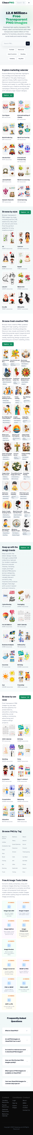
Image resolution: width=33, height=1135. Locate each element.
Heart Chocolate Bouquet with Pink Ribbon (7, 455)
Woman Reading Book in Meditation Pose (26, 531)
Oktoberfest (6, 157)
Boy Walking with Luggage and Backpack (27, 399)
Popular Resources (5, 1106)
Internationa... (15, 476)
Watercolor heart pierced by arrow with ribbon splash (6, 437)
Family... (17, 400)
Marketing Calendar (5, 1115)
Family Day (5, 400)
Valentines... (23, 496)
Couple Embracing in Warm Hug (17, 418)
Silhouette (20, 307)
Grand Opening (16, 844)
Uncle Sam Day (22, 200)
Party (19, 759)
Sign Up (14, 1103)
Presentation (6, 799)
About (25, 1100)
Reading (23, 54)
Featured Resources (5, 1110)
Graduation (5, 779)
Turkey (14, 872)
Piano (3, 849)
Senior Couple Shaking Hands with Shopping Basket (6, 513)
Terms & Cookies (25, 1106)
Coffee (4, 842)
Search (24, 868)
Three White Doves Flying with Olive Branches (16, 475)
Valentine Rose (17, 515)
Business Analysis (8, 644)
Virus (24, 872)
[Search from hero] (28, 43)
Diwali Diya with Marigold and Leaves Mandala (25, 380)
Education (5, 819)
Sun (3, 685)
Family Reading (17, 403)
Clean (8, 2)
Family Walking (6, 402)
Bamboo (14, 837)
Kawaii (19, 266)
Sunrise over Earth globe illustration (16, 436)
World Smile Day (7, 137)
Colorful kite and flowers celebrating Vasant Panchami (15, 362)
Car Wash (25, 857)
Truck (3, 872)
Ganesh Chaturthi (7, 200)
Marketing (20, 799)
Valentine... (6, 457)
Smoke (14, 852)
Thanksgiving (26, 852)
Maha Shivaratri (7, 382)
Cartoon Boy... (25, 421)
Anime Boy (5, 498)
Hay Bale (21, 58)
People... (24, 365)
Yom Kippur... (25, 363)
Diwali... (24, 384)
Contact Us (26, 1110)
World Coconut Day (23, 179)
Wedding (5, 759)
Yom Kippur (5, 115)
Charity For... (6, 515)
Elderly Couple (6, 517)
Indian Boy (5, 478)
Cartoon (20, 246)
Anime (4, 266)
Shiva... (5, 384)
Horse (24, 844)
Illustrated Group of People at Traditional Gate (25, 362)
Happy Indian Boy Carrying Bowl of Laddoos (6, 475)
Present (25, 848)
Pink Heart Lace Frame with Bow (24, 493)
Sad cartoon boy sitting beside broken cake (6, 531)
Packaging (20, 604)
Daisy (13, 840)
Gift (13, 860)
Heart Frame (23, 498)
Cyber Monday (6, 604)
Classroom (21, 819)
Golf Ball (25, 860)
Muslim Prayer (15, 535)
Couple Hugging (16, 423)
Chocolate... (6, 459)
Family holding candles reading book (26, 455)
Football (11, 49)
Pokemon (14, 848)
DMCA (24, 1103)
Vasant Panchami (13, 364)
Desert (24, 840)
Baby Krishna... (5, 364)
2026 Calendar (22, 624)
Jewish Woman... (25, 533)
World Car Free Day (23, 137)
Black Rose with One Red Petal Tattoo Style (17, 513)
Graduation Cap (6, 846)
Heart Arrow (6, 440)
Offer (13, 864)
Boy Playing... (26, 479)
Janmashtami (6, 179)
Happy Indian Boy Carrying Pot (25, 436)
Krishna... (5, 476)
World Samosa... (16, 458)
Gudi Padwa (15, 382)
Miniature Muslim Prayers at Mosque (16, 531)
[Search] (24, 3)
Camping (12, 58)
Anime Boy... (27, 476)
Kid (3, 864)
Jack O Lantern (12, 54)
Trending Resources (5, 1101)
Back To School (22, 779)
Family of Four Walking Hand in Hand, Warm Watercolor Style (7, 399)
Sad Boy (5, 535)
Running (4, 868)
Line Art (4, 287)
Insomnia (5, 665)
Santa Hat (15, 868)
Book (3, 857)
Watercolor (21, 287)
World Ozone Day (16, 439)
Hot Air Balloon (7, 624)
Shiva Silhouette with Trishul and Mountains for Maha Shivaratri (7, 380)
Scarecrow (21, 49)
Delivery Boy (21, 644)
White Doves (15, 478)
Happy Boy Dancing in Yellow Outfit (26, 418)
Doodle (4, 307)
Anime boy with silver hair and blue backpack (6, 495)
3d (3, 246)
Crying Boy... (6, 533)
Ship (3, 853)
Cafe (13, 857)
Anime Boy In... (26, 401)
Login (14, 1100)
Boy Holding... (6, 420)
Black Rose (16, 517)
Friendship (20, 685)
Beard (24, 837)
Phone (24, 864)
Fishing (4, 860)
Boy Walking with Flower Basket (7, 417)
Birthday (20, 665)
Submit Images (14, 1106)
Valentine (5, 438)
